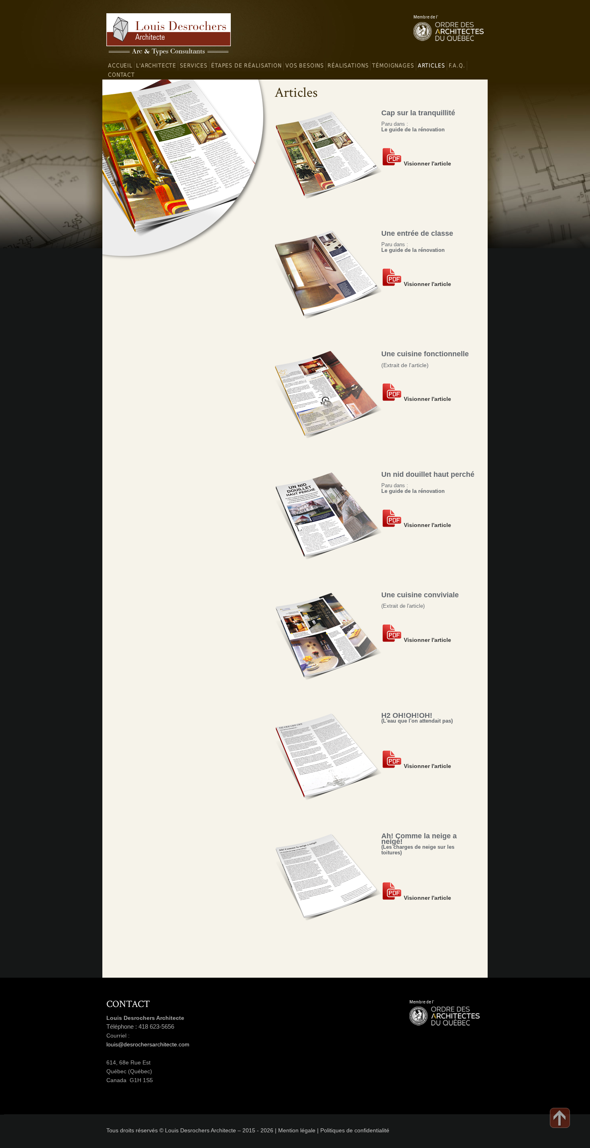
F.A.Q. (457, 65)
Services (194, 65)
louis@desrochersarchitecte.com (147, 1044)
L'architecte (156, 65)
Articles (431, 65)
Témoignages (393, 65)
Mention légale (296, 1130)
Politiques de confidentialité (354, 1130)
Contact (121, 74)
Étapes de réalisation (246, 65)
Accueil (120, 65)
